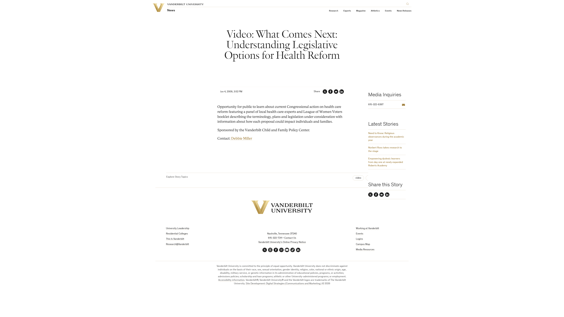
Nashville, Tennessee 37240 (282, 234)
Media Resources (365, 249)
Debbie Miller (241, 138)
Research (333, 11)
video (358, 178)
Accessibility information (231, 280)
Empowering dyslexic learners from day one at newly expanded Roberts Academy (385, 162)
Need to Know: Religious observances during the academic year (386, 137)
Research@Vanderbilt (177, 244)
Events (388, 11)
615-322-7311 (275, 238)
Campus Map (363, 244)
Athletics (375, 11)
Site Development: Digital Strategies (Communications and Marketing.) (284, 284)
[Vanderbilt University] (282, 207)
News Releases (404, 11)
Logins (359, 239)
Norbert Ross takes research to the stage (385, 150)
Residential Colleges (177, 234)
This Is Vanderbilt (175, 239)
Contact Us (290, 238)
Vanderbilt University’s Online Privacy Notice (282, 242)
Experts (347, 11)
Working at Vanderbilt (367, 228)
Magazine (361, 11)
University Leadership (177, 228)
